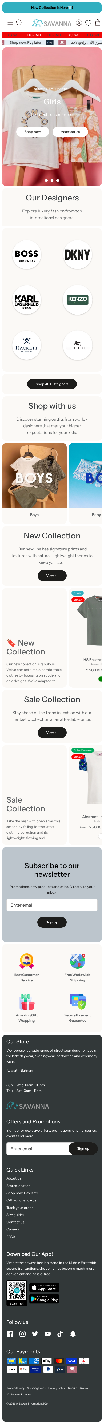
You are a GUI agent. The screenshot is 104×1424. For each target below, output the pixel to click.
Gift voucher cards (21, 1200)
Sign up (52, 922)
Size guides (15, 1215)
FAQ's (10, 1236)
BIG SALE (17, 35)
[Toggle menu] (10, 23)
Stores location (18, 1186)
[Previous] (9, 7)
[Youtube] (47, 1333)
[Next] (95, 7)
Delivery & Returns (19, 1394)
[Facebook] (10, 1333)
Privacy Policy (56, 1388)
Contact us (15, 1222)
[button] (46, 180)
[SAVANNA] (52, 22)
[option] (52, 116)
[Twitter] (35, 1333)
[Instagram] (22, 1333)
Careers (12, 1229)
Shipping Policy (36, 1388)
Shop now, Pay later (26, 42)
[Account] (79, 23)
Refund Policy (16, 1388)
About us (13, 1178)
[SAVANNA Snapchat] (72, 1333)
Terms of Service (77, 1388)
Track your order (19, 1207)
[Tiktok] (60, 1333)
